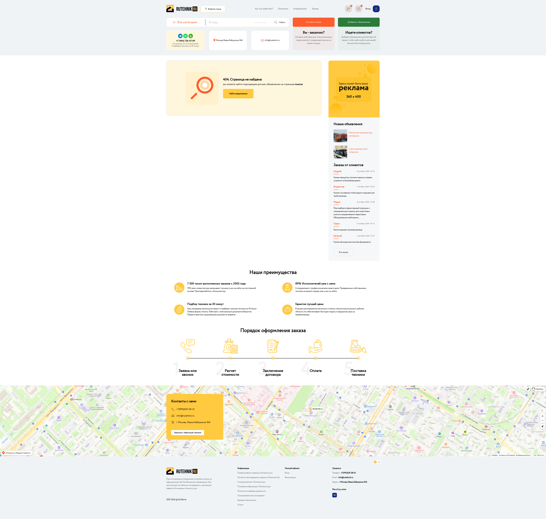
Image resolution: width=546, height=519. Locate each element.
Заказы (315, 8)
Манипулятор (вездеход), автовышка (360, 134)
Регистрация (290, 477)
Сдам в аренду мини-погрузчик (358, 150)
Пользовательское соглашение (250, 495)
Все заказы (343, 252)
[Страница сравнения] (348, 8)
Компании (283, 8)
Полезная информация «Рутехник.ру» (254, 486)
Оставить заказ (313, 22)
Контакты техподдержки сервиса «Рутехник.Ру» (258, 477)
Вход (287, 473)
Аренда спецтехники (246, 500)
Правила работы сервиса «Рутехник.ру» (255, 473)
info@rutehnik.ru (185, 416)
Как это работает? (264, 8)
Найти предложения (238, 93)
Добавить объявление (359, 22)
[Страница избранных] (358, 8)
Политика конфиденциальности (251, 491)
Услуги (240, 504)
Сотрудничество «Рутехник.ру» (251, 482)
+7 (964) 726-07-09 (185, 41)
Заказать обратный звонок (187, 432)
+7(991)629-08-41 (185, 409)
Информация (300, 8)
